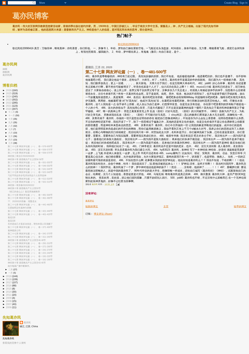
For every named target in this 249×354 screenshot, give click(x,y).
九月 (10, 122)
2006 (9, 307)
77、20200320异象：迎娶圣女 (22, 201)
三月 (10, 143)
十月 (10, 119)
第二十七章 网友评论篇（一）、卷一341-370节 (30, 233)
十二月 (11, 112)
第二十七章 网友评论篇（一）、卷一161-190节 (30, 259)
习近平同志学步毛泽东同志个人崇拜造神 (27, 175)
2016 (9, 285)
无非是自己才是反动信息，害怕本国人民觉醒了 (30, 224)
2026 (9, 90)
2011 (9, 295)
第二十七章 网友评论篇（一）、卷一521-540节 (30, 172)
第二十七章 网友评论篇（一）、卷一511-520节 (30, 179)
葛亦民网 (7, 75)
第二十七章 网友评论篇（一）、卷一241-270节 (30, 250)
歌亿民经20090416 (128, 44)
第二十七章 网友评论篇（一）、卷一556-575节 (30, 149)
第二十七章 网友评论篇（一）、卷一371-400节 (30, 227)
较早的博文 (240, 206)
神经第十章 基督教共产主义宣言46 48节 (27, 240)
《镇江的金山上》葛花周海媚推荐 (24, 191)
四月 (10, 140)
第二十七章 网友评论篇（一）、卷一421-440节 (30, 211)
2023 (9, 99)
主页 (165, 206)
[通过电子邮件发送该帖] (117, 184)
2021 (9, 106)
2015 (9, 288)
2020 (9, 109)
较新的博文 (91, 206)
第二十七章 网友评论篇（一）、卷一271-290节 (30, 246)
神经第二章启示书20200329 (21, 156)
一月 (10, 273)
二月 (10, 269)
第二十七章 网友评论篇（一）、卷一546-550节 (30, 166)
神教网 (6, 72)
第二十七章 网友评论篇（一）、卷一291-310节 (30, 243)
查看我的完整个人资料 (14, 343)
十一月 (11, 115)
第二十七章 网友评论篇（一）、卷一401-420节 (30, 214)
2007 (9, 304)
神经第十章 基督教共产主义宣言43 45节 (27, 263)
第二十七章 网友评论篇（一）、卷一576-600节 (30, 146)
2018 (9, 279)
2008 (9, 301)
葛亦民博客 (30, 16)
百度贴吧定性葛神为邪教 (19, 208)
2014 (9, 291)
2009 (9, 298)
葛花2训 (11, 217)
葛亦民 (27, 322)
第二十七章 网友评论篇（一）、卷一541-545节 (30, 169)
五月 (10, 136)
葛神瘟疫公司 (14, 230)
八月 (10, 126)
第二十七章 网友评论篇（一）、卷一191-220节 (30, 256)
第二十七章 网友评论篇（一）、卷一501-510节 (30, 182)
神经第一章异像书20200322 (21, 185)
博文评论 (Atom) (103, 213)
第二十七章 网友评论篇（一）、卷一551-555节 (30, 162)
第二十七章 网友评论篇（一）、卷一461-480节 (30, 198)
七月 (10, 129)
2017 (9, 282)
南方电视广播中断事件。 (19, 266)
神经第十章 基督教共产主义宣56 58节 (26, 159)
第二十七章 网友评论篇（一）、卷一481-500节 (30, 195)
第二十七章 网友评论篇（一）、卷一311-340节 (30, 237)
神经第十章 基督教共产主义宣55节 (24, 188)
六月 (10, 133)
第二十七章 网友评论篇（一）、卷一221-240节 (30, 253)
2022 (9, 102)
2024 (9, 96)
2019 (9, 276)
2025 (9, 93)
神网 (5, 69)
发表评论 (89, 201)
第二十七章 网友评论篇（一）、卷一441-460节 (30, 204)
